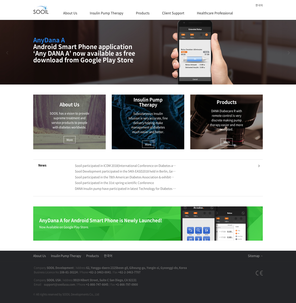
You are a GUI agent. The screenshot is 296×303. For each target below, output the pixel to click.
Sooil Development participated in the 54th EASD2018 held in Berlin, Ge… (125, 171)
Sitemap (254, 256)
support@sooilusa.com (59, 284)
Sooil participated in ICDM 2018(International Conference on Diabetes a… (125, 166)
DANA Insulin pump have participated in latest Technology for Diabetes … (125, 189)
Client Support (173, 12)
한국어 (259, 5)
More (69, 140)
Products (142, 12)
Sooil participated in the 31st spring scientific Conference (114, 183)
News (42, 165)
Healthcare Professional (215, 12)
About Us (70, 12)
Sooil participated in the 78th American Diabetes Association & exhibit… (124, 177)
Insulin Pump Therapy (106, 12)
